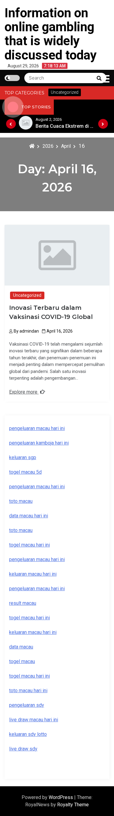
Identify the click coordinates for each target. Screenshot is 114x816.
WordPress (61, 797)
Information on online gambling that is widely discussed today (51, 34)
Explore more (24, 392)
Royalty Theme (73, 805)
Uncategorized (27, 295)
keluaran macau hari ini (33, 632)
